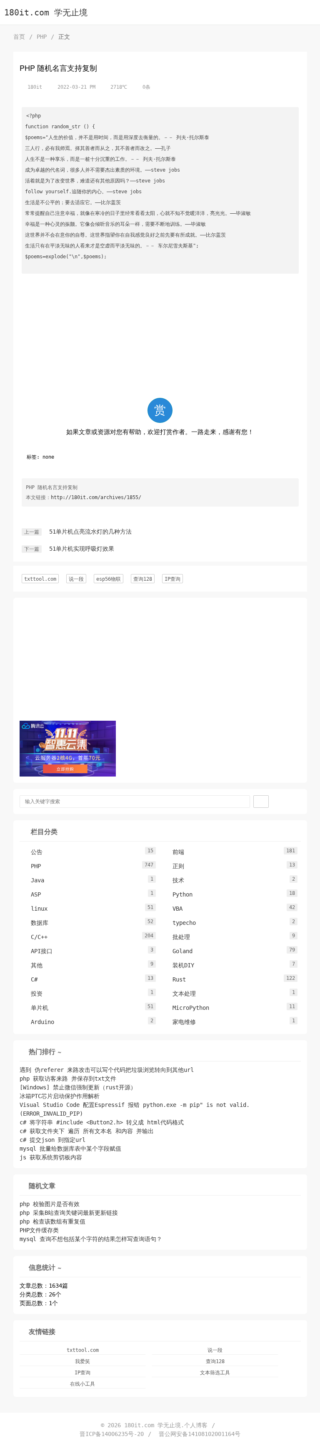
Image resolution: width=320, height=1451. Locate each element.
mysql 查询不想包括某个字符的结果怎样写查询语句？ (91, 1239)
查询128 (142, 579)
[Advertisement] (160, 337)
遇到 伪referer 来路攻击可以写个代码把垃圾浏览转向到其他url (107, 1069)
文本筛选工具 (215, 1373)
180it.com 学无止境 (46, 12)
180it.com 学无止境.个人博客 (166, 1425)
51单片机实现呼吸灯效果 (81, 548)
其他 (32, 965)
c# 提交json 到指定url (52, 1139)
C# (30, 979)
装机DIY (179, 965)
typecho (180, 922)
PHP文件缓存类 (39, 1230)
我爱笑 (82, 1361)
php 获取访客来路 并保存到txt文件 (68, 1078)
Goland (178, 951)
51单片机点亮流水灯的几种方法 (90, 531)
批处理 (177, 937)
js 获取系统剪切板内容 (51, 1157)
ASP (31, 894)
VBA (173, 908)
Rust (175, 979)
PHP (42, 36)
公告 (32, 852)
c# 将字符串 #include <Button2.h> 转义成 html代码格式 (102, 1122)
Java (33, 880)
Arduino (38, 1022)
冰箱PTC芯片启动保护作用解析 (60, 1096)
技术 (174, 880)
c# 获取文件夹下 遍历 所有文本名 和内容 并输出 (87, 1131)
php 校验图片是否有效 (50, 1204)
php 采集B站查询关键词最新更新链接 (69, 1212)
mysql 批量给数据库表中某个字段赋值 (70, 1148)
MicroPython (186, 1007)
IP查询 (172, 579)
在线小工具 (82, 1384)
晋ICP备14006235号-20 (112, 1434)
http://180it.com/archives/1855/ (96, 497)
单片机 (35, 1007)
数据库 (35, 922)
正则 (174, 866)
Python (178, 894)
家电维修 (180, 1022)
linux (35, 908)
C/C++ (35, 937)
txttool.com (40, 579)
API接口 (37, 951)
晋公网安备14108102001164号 (199, 1434)
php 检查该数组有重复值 (52, 1221)
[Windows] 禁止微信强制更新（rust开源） (78, 1087)
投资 (32, 993)
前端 (174, 852)
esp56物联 (108, 579)
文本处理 (180, 993)
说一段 (76, 579)
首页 (19, 36)
